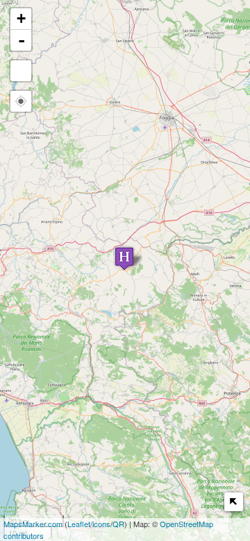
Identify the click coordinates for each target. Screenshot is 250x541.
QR (118, 523)
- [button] (21, 40)
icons (101, 523)
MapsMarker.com (32, 523)
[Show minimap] (233, 501)
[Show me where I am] (20, 101)
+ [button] (21, 18)
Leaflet (78, 523)
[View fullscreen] (20, 70)
